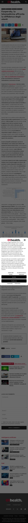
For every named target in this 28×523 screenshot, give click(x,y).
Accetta (14, 277)
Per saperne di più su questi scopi (21, 273)
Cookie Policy (10, 283)
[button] (24, 240)
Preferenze (14, 281)
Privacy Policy (17, 283)
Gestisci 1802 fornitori (10, 273)
